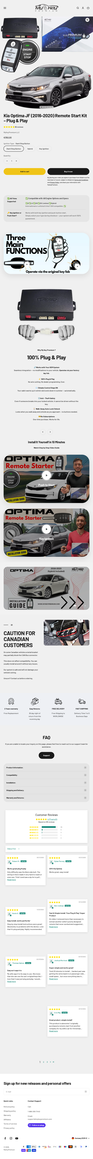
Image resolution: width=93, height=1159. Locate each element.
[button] (9, 127)
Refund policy (9, 1107)
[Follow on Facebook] (5, 1138)
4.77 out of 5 (52, 819)
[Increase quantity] (16, 161)
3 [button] (47, 1062)
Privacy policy (9, 1128)
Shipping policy (10, 1111)
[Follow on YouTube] (16, 1138)
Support (46, 755)
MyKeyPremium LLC (12, 132)
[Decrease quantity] (7, 161)
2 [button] (43, 1062)
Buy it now (68, 171)
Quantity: (7, 156)
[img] (12, 858)
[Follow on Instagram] (10, 1138)
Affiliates (7, 1119)
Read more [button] (11, 880)
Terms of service (10, 1124)
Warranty (7, 1115)
